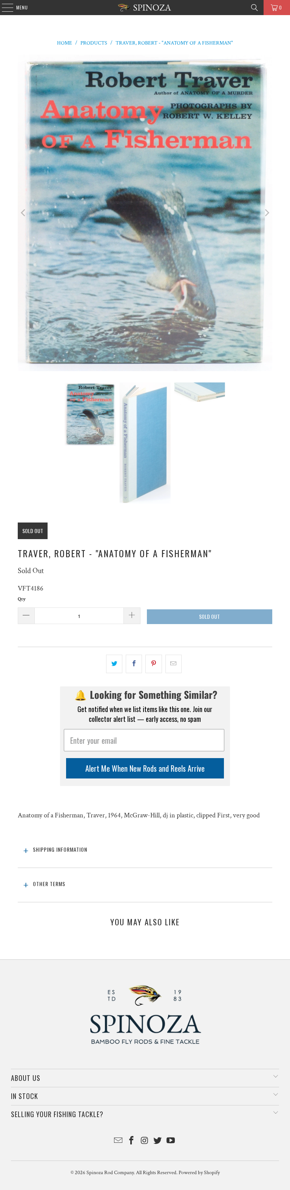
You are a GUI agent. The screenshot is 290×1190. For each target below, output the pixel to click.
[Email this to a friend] (173, 664)
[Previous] (23, 213)
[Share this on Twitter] (114, 664)
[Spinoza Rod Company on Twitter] (158, 1141)
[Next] (267, 213)
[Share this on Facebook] (134, 664)
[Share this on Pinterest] (153, 664)
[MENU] (3, 7)
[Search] (254, 7)
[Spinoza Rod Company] (145, 7)
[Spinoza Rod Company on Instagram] (144, 1141)
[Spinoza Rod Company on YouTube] (171, 1141)
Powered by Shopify (199, 1172)
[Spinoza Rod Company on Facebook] (131, 1141)
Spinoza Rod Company (110, 1172)
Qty (22, 599)
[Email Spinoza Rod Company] (118, 1141)
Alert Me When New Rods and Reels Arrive (145, 768)
